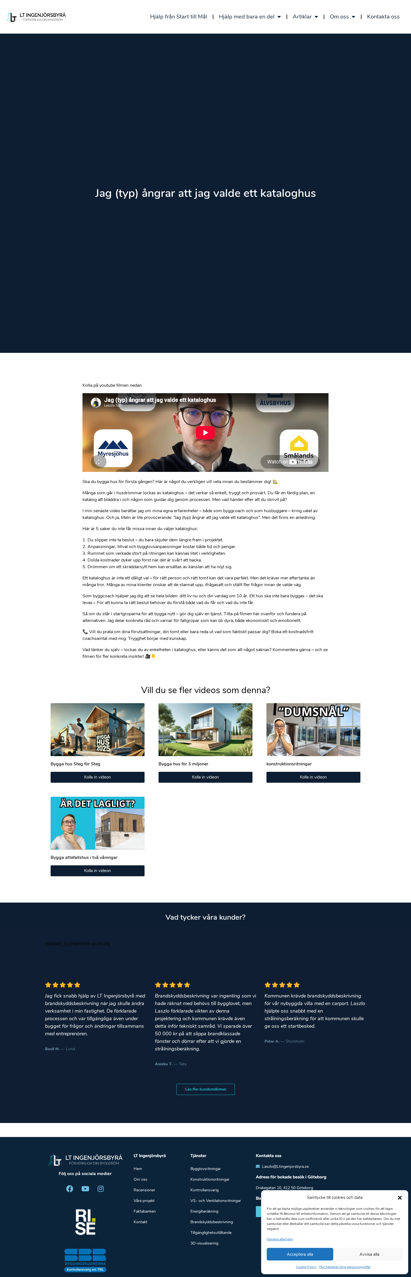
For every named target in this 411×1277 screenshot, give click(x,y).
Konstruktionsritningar (210, 1179)
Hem (138, 1168)
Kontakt (140, 1222)
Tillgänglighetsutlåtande (211, 1232)
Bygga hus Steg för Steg (75, 764)
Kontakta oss (383, 16)
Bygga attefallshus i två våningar (84, 857)
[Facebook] (70, 1189)
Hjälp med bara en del (247, 16)
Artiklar (302, 16)
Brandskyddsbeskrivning (211, 1222)
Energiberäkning (204, 1211)
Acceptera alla (300, 1254)
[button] (400, 1197)
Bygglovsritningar (205, 1168)
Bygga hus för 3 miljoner (183, 764)
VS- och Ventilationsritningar (215, 1200)
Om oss (339, 16)
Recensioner (144, 1190)
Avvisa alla (369, 1254)
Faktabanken (145, 1211)
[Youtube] (85, 1189)
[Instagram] (101, 1189)
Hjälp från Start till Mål (178, 16)
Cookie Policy (306, 1267)
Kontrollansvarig (204, 1190)
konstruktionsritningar (289, 764)
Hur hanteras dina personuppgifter (345, 1267)
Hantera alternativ (280, 1239)
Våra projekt (144, 1200)
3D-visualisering (204, 1243)
